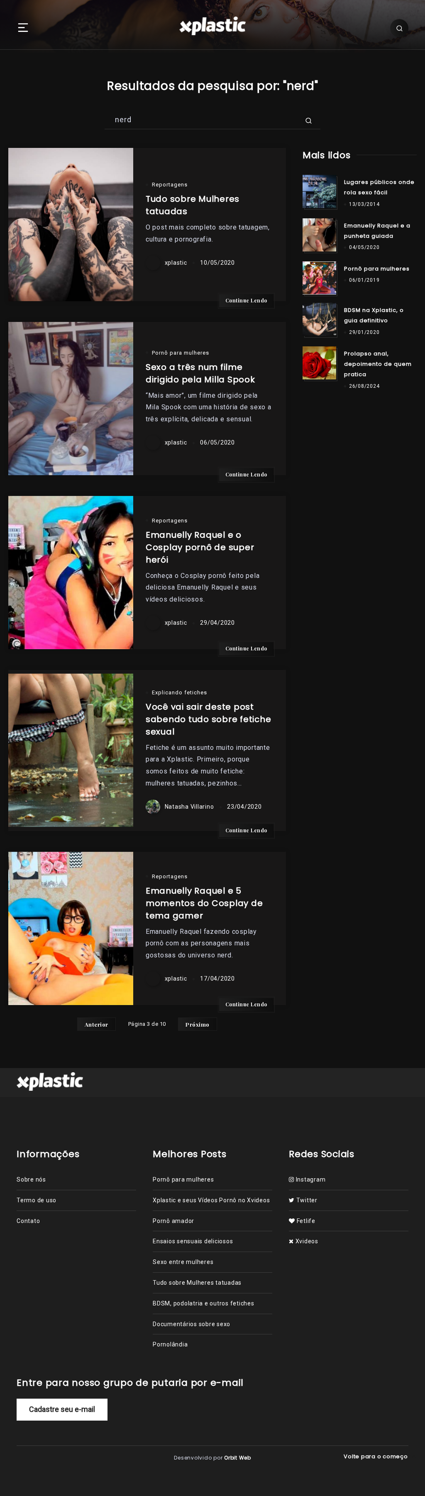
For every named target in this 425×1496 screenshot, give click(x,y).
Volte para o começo (376, 1456)
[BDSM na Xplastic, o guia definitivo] (319, 319)
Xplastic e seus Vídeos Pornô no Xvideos (211, 1200)
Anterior (96, 1024)
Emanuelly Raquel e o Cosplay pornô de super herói (200, 547)
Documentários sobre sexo (191, 1324)
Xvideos (306, 1241)
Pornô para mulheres (180, 353)
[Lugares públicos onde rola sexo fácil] (319, 191)
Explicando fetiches (179, 692)
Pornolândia (170, 1344)
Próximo (198, 1024)
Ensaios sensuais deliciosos (193, 1241)
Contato (28, 1221)
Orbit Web (237, 1457)
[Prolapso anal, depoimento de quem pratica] (319, 362)
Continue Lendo (246, 300)
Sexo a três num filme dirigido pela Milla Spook (200, 373)
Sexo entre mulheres (183, 1262)
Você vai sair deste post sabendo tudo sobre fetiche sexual (208, 719)
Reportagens (170, 184)
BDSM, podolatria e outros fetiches (203, 1303)
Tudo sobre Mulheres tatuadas (197, 1282)
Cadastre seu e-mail (62, 1409)
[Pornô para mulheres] (319, 278)
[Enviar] (308, 119)
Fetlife (305, 1221)
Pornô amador (173, 1221)
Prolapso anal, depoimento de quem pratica (378, 364)
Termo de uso (36, 1200)
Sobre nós (31, 1179)
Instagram (309, 1179)
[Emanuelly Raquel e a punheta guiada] (319, 234)
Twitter (306, 1200)
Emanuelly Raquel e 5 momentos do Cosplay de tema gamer (204, 903)
